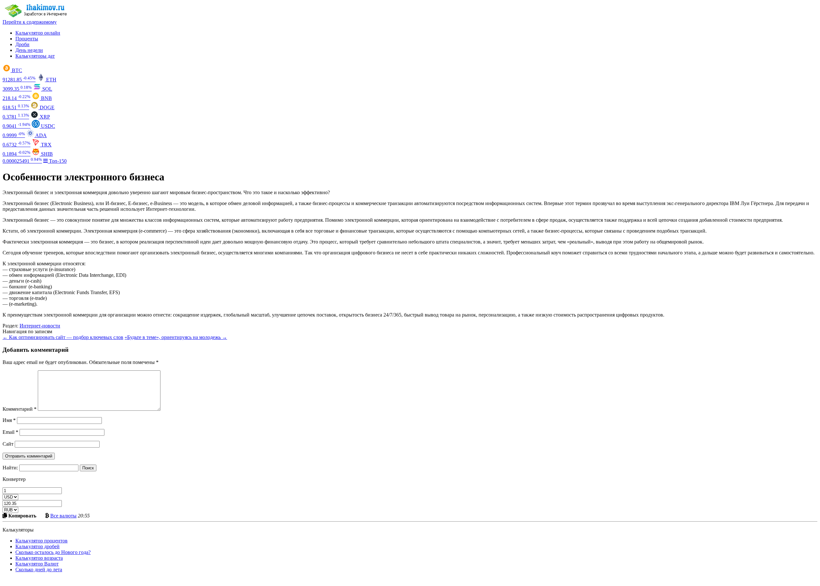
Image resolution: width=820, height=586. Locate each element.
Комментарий (20, 409)
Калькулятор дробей (37, 546)
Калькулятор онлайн (37, 33)
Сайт (8, 444)
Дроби (22, 44)
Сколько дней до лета (38, 569)
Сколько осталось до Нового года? (53, 552)
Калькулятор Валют (37, 563)
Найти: (10, 467)
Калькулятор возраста (39, 558)
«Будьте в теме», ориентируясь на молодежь (176, 337)
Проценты (26, 38)
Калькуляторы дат (35, 56)
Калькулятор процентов (41, 540)
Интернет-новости (40, 325)
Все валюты (63, 515)
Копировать (21, 515)
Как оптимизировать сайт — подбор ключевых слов (63, 337)
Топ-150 (57, 161)
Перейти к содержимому (30, 22)
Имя (9, 420)
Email (10, 432)
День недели (29, 50)
